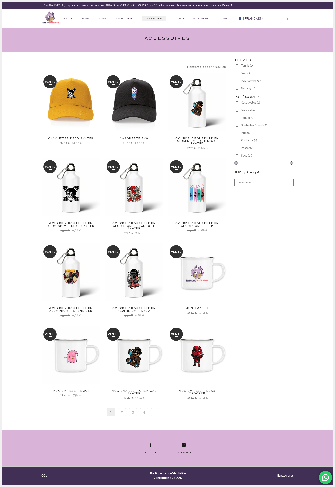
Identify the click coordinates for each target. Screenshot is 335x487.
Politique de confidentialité (168, 473)
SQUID (178, 477)
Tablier (247, 117)
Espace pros (285, 475)
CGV (44, 475)
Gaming (248, 88)
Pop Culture (251, 80)
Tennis (247, 65)
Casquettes (250, 102)
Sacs (246, 155)
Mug (245, 132)
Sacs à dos (250, 110)
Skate (246, 73)
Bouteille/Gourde (254, 125)
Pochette (249, 140)
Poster (247, 148)
